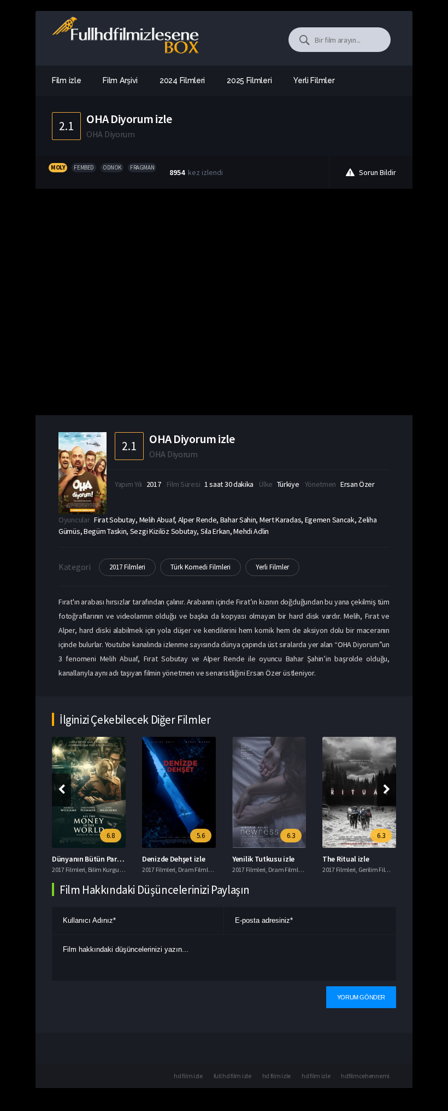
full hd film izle (232, 1076)
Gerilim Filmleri (378, 869)
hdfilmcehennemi (365, 1076)
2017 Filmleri (127, 567)
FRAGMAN (142, 167)
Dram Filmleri (196, 869)
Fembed (84, 167)
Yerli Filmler (272, 567)
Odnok (112, 167)
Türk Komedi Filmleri (200, 567)
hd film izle (188, 1076)
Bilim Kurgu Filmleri (114, 869)
